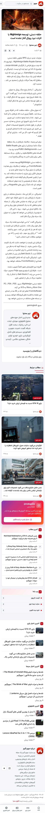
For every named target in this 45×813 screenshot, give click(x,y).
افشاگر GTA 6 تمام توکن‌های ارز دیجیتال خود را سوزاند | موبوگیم (21, 579)
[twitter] (9, 50)
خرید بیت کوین (35, 610)
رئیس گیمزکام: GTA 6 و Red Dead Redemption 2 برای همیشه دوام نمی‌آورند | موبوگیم (20, 537)
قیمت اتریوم (35, 598)
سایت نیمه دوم (34, 604)
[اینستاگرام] (9, 768)
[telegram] (13, 50)
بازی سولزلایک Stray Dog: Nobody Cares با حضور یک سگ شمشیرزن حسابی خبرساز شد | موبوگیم (21, 547)
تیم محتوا (33, 45)
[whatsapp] (5, 50)
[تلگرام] (4, 768)
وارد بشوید (20, 356)
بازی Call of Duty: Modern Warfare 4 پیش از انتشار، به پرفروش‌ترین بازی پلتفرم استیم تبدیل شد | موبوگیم (20, 569)
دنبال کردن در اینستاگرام (21, 519)
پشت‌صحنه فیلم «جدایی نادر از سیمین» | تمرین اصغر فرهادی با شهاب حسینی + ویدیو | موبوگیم (21, 558)
